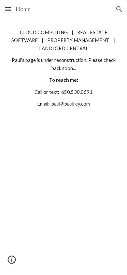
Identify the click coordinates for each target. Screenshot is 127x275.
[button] (8, 9)
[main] (63, 68)
